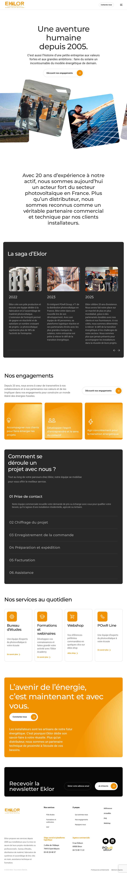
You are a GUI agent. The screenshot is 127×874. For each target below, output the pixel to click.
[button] (114, 350)
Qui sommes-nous (81, 815)
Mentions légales (117, 870)
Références (108, 808)
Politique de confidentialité (100, 870)
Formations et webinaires (51, 821)
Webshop (107, 823)
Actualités (107, 813)
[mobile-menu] (120, 5)
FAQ (105, 818)
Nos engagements (81, 820)
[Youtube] (106, 841)
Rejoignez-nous (80, 824)
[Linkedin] (112, 841)
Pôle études (50, 815)
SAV (47, 827)
